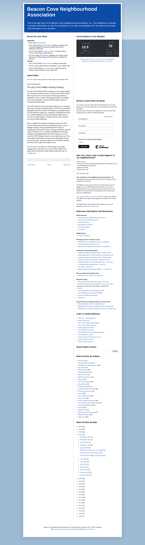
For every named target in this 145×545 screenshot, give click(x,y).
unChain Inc (82, 297)
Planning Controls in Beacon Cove (89, 244)
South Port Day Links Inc (86, 339)
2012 (80, 505)
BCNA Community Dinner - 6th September (93, 450)
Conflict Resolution (84, 235)
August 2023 (84, 448)
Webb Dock (81, 417)
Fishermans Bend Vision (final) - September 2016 (93, 259)
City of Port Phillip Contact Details (88, 323)
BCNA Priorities (83, 374)
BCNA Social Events (84, 377)
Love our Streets (49, 51)
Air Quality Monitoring (85, 363)
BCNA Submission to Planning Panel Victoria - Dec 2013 (95, 284)
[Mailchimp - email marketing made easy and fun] (102, 148)
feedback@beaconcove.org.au (84, 529)
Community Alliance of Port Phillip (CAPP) (91, 290)
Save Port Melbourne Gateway (87, 295)
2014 (80, 500)
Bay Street (81, 367)
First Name (82, 126)
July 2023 (83, 459)
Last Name (82, 133)
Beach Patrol (47, 45)
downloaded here (93, 206)
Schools (80, 407)
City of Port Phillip (83, 381)
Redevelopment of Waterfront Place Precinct (92, 217)
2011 (80, 508)
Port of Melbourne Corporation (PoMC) (90, 293)
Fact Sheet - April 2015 (85, 267)
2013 (80, 502)
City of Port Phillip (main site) (87, 325)
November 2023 (85, 439)
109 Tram (81, 360)
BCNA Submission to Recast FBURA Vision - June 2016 (95, 262)
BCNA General (82, 370)
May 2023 (83, 464)
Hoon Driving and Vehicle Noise (88, 220)
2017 (80, 492)
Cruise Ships (82, 384)
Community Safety (84, 227)
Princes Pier (82, 398)
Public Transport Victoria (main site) (89, 337)
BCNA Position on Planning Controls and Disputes (93, 242)
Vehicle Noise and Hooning (86, 412)
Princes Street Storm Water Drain (88, 403)
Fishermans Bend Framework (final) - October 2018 (94, 252)
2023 (80, 434)
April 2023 (83, 467)
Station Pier (81, 410)
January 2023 (84, 475)
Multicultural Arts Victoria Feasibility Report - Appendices (95, 306)
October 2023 (84, 442)
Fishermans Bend (83, 222)
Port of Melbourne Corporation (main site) (91, 332)
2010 (80, 511)
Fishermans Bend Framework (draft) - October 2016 (94, 257)
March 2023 (84, 469)
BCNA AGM (44, 55)
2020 (80, 484)
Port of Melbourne (83, 396)
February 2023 (85, 472)
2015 (80, 497)
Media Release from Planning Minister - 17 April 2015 (94, 269)
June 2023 (83, 461)
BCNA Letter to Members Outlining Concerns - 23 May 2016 (97, 308)
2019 (80, 486)
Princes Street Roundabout (86, 400)
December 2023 (85, 437)
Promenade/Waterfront (85, 405)
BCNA (80, 288)
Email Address (83, 119)
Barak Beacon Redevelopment (87, 365)
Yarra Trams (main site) (85, 341)
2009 (80, 513)
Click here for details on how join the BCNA (89, 196)
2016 (80, 494)
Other (80, 393)
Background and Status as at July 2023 (90, 275)
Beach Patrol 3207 (84, 320)
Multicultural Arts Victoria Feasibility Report (91, 304)
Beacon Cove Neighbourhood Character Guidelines (94, 246)
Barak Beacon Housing (85, 224)
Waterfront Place (83, 414)
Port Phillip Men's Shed (85, 334)
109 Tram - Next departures (87, 318)
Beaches (81, 379)
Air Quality (81, 229)
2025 (80, 429)
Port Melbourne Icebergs (86, 330)
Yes (81, 142)
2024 (80, 432)
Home (49, 165)
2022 (80, 478)
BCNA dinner (41, 43)
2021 (80, 481)
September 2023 (85, 445)
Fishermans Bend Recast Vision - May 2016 (92, 264)
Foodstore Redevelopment (86, 389)
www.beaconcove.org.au (62, 529)
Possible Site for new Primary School (91, 453)
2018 (80, 489)
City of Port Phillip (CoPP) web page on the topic (93, 281)
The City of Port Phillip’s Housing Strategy (93, 455)
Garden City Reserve (84, 391)
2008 (80, 516)
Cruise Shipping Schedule (86, 327)
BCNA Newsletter (83, 372)
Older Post (66, 165)
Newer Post (31, 165)
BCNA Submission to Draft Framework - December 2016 (95, 255)
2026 (80, 426)
